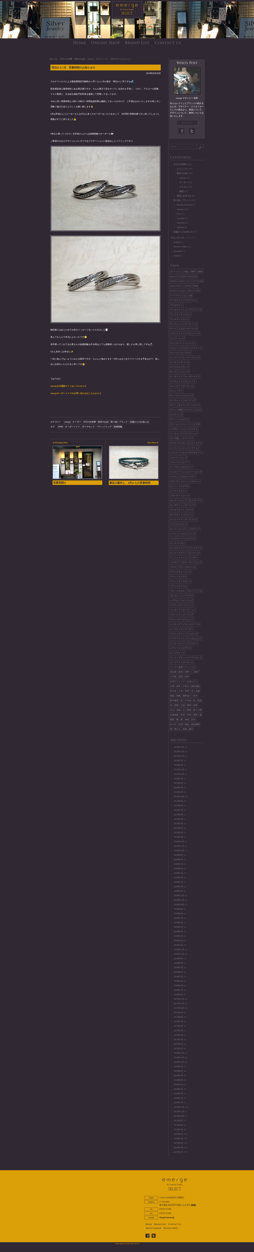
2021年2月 (178, 832)
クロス (198, 410)
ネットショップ (177, 529)
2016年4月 (178, 1089)
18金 (186, 272)
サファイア (188, 438)
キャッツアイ (176, 391)
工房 (180, 691)
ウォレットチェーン (192, 348)
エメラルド (186, 353)
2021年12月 (179, 796)
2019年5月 (178, 927)
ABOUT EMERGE (153, 1228)
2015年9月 (178, 1120)
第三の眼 (197, 710)
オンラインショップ (179, 372)
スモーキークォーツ (179, 495)
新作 (195, 696)
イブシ (173, 333)
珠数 (195, 705)
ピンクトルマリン (178, 553)
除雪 (180, 724)
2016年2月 (178, 1098)
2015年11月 (179, 1111)
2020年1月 (178, 891)
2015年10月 (179, 1116)
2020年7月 (178, 864)
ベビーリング (187, 600)
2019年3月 (178, 936)
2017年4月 (178, 1035)
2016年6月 (178, 1080)
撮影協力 (187, 696)
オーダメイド (176, 376)
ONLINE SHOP (105, 42)
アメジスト (186, 314)
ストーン (174, 486)
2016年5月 (178, 1084)
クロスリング (176, 414)
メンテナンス (176, 629)
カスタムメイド (188, 381)
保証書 (173, 672)
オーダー (77, 422)
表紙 (187, 719)
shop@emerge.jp (166, 1217)
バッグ (192, 534)
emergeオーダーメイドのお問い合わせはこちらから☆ (75, 393)
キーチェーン (176, 400)
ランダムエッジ (194, 638)
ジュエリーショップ (192, 472)
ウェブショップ (177, 338)
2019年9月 (178, 909)
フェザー (193, 557)
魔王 (191, 729)
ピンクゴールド (177, 543)
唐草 (178, 686)
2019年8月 (178, 913)
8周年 (200, 272)
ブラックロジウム (178, 586)
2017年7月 (178, 1021)
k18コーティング (187, 281)
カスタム (183, 187)
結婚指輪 (118, 426)
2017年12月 (179, 999)
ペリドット (188, 605)
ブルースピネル (177, 591)
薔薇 (172, 719)
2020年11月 (179, 846)
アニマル (174, 314)
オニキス (174, 362)
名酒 (172, 686)
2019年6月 (178, 922)
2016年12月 (179, 1053)
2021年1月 (178, 837)
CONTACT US (168, 42)
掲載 (178, 696)
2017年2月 (178, 1044)
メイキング (175, 624)
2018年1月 (178, 994)
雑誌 (187, 724)
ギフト (173, 405)
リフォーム (175, 643)
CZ (178, 276)
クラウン (189, 410)
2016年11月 (179, 1057)
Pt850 (188, 286)
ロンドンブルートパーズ (181, 657)
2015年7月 (178, 1129)
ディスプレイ (191, 519)
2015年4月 (178, 1143)
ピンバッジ (194, 553)
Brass (172, 276)
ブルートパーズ (194, 591)
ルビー (194, 643)
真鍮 (178, 710)
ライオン (189, 629)
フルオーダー (187, 562)
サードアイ (196, 443)
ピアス (192, 538)
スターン (195, 481)
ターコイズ (190, 505)
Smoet (176, 256)
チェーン (189, 515)
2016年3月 (178, 1093)
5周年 (192, 272)
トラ (172, 524)
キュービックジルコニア (181, 395)
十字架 (173, 676)
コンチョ (193, 429)
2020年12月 (179, 841)
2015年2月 (178, 1152)
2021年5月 (178, 819)
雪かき (177, 729)
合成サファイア (177, 681)
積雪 (189, 710)
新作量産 (174, 700)
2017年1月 (178, 1048)
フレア (198, 562)
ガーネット (188, 386)
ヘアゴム (174, 600)
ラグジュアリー (177, 634)
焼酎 (176, 705)
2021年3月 (178, 828)
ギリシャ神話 (176, 410)
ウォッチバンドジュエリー (182, 343)
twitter (154, 1236)
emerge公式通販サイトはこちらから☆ (68, 386)
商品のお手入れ (184, 196)
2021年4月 (178, 823)
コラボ (196, 424)
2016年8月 (178, 1071)
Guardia (180, 218)
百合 (172, 710)
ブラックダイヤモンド (180, 581)
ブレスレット (176, 596)
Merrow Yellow (180, 247)
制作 (196, 672)
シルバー (174, 453)
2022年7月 (178, 778)
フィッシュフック (178, 557)
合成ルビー (192, 681)
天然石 (186, 686)
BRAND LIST (137, 42)
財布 (193, 719)
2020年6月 (178, 868)
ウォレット (175, 348)
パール (184, 538)
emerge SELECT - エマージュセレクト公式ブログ (127, 10)
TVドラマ (174, 295)
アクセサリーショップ (180, 310)
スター (192, 476)
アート (173, 329)
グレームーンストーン (180, 424)
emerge (90, 59)
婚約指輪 (195, 686)
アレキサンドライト (179, 319)
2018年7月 (178, 967)
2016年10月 (179, 1062)
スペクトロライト (178, 491)
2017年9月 (178, 1012)
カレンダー (175, 386)
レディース (175, 648)
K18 (195, 276)
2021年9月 (178, 801)
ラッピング (192, 634)
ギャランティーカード (189, 405)
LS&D (200, 281)
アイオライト (176, 300)
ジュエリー (175, 472)
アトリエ (197, 310)
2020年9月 (178, 855)
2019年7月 (178, 918)
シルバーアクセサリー (191, 453)
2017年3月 (178, 1039)
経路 (193, 1205)
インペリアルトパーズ (189, 333)
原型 (180, 676)
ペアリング (175, 605)
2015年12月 (179, 1107)
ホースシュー (189, 610)
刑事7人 (188, 672)
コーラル (174, 434)
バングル (174, 538)
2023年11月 (179, 756)
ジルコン (174, 476)
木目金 (188, 700)
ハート (173, 534)
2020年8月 (178, 859)
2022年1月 (178, 792)
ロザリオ (187, 648)
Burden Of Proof (184, 205)
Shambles (178, 251)
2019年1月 (178, 945)
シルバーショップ (178, 457)
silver (190, 291)
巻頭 (187, 691)
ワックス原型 (176, 667)
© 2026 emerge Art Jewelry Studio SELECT (127, 1243)
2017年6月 (178, 1026)
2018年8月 (178, 963)
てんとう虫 (187, 295)
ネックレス (181, 524)
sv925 (197, 291)
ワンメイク (190, 667)
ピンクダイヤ (195, 548)
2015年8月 (178, 1125)
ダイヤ (190, 510)
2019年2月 (178, 940)
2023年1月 (178, 765)
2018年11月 (179, 954)
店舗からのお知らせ (139, 422)
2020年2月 (178, 886)
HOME (79, 42)
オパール (185, 362)
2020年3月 (178, 882)
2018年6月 (178, 972)
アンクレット (176, 324)
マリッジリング (104, 426)
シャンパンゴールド (190, 448)
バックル (182, 534)
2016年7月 (178, 1075)
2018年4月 (178, 981)
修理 (181, 191)
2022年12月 (179, 769)
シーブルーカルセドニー (181, 467)
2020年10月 (179, 850)
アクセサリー (176, 305)
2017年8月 (178, 1017)
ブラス (173, 567)
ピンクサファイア (178, 548)
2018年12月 (179, 949)
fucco (179, 214)
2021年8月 (178, 805)
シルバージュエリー (179, 462)
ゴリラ (184, 434)
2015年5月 (178, 1138)
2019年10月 (179, 904)
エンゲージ (175, 357)
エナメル (174, 353)
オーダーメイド (72, 426)
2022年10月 (179, 774)
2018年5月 (178, 976)
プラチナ (189, 596)
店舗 (197, 691)
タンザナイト (176, 505)
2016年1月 (178, 1102)
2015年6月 (178, 1134)
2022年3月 (178, 787)
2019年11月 (179, 900)
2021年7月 (178, 810)
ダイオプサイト (177, 510)
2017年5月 (178, 1030)
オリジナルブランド (179, 367)
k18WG (173, 281)
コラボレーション (178, 429)
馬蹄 (185, 729)
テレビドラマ (176, 519)
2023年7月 (178, 760)
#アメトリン (176, 272)
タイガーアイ (195, 500)
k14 (189, 276)
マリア (190, 615)
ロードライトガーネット (181, 662)
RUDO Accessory (178, 291)
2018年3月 (178, 985)
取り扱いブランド (119, 422)
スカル (184, 476)
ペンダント (175, 610)
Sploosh (180, 227)
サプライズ (175, 443)
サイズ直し (175, 438)
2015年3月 (178, 1147)
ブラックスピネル (178, 576)
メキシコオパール (191, 624)
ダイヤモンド (88, 426)
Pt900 (60, 426)
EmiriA (177, 242)
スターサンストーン (179, 481)
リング (186, 643)
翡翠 (195, 715)
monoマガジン (176, 286)
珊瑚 (189, 705)
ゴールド (193, 434)
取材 (187, 676)
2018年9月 (178, 958)
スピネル (185, 486)
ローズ (198, 657)
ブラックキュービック (180, 572)
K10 (184, 276)
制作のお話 (80, 59)
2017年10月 (179, 1008)
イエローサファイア (188, 329)
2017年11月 (179, 1003)
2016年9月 (178, 1066)
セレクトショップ (178, 500)
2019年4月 (178, 931)
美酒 (183, 715)
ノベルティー (193, 529)
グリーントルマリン (179, 419)
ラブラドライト (177, 638)
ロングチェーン (177, 653)
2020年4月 (178, 877)
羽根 (189, 715)
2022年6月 (178, 783)
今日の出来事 (66, 59)
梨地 (200, 700)
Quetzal (180, 223)
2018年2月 (178, 990)
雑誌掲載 (195, 724)
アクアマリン (191, 300)
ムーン (190, 619)
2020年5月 (178, 873)
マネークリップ (177, 615)
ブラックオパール (186, 567)
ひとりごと (182, 169)
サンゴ (186, 443)
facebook (147, 1236)
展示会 (173, 691)
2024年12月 (179, 747)
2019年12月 (179, 895)
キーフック (190, 400)
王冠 (183, 705)
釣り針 (173, 724)
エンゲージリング (191, 357)
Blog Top (53, 59)
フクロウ (174, 562)
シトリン (174, 448)
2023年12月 (179, 751)
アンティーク (191, 324)
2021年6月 (178, 814)
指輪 (172, 696)
